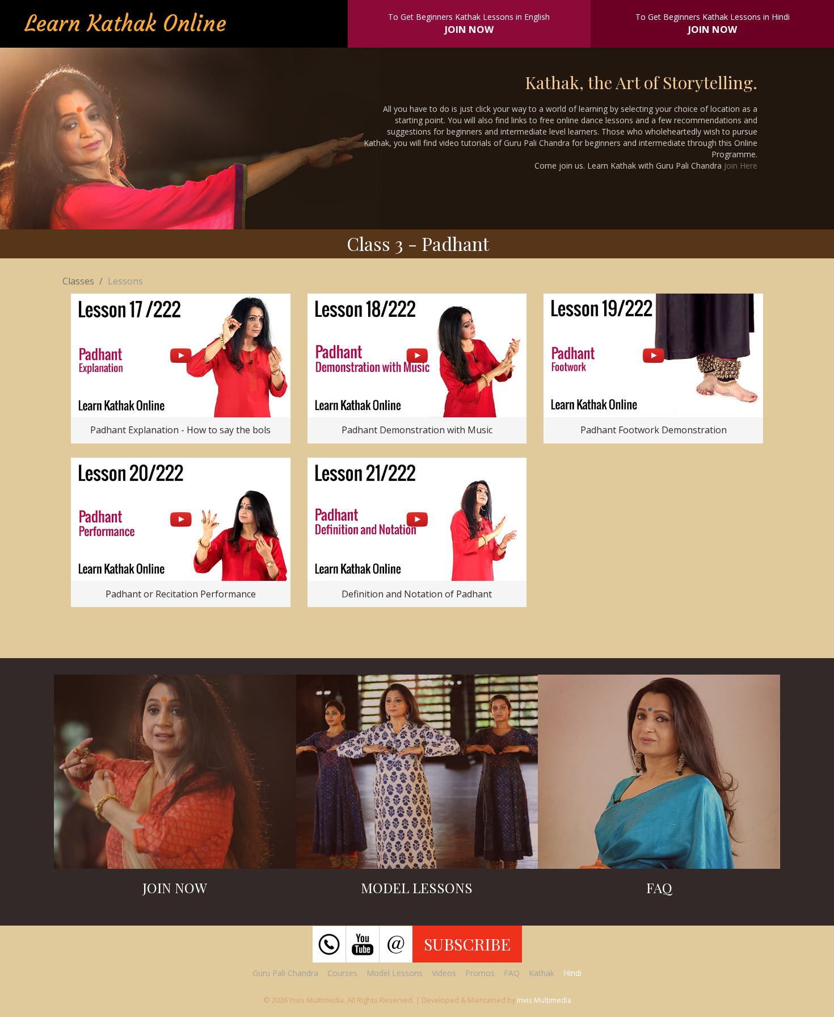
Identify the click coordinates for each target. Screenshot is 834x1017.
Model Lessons (395, 973)
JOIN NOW (469, 29)
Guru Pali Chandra (285, 973)
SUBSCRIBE (467, 944)
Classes (78, 281)
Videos (444, 973)
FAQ (512, 973)
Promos (480, 973)
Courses (342, 973)
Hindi (572, 973)
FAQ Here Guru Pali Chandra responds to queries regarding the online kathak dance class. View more (659, 784)
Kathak (541, 973)
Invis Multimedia (544, 1000)
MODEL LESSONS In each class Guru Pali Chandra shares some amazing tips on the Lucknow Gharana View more (417, 779)
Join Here (740, 165)
